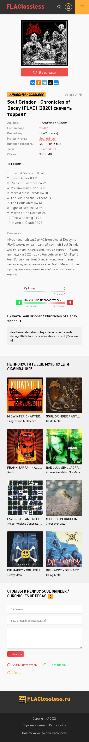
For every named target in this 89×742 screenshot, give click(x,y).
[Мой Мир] (56, 82)
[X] (50, 82)
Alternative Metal (56, 472)
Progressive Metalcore (21, 421)
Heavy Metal (15, 575)
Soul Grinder (47, 138)
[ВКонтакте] (32, 82)
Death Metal (47, 149)
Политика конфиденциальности (44, 733)
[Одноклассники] (38, 82)
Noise (10, 523)
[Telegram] (44, 82)
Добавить (15, 654)
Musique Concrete (27, 523)
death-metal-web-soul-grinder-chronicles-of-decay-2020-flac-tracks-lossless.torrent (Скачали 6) (44, 336)
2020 (42, 128)
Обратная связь (34, 725)
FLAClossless (25, 6)
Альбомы (17, 94)
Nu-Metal (75, 472)
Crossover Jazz (56, 523)
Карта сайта (57, 725)
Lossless (35, 94)
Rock (10, 472)
